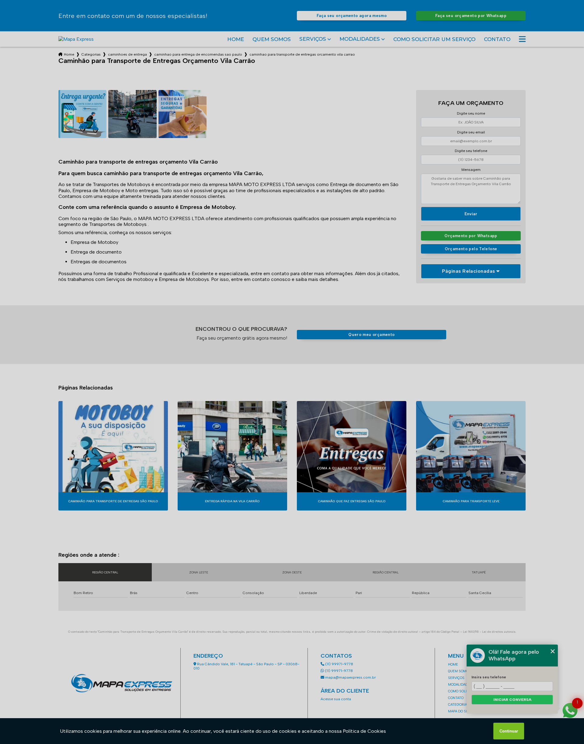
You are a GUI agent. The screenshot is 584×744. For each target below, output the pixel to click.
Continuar (508, 731)
